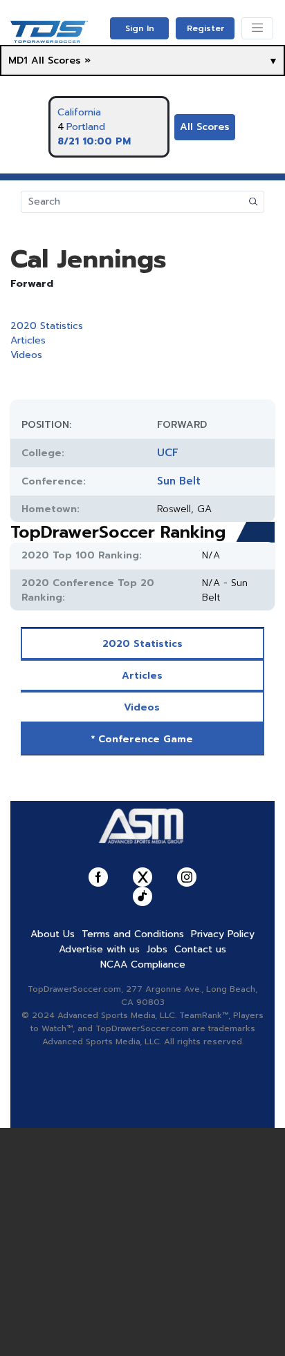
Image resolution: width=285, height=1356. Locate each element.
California (79, 112)
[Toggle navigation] (257, 28)
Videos (26, 355)
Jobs (157, 949)
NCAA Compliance (142, 964)
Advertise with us (99, 949)
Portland (85, 127)
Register (205, 28)
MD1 (18, 60)
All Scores (205, 127)
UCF (167, 452)
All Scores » (61, 60)
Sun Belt (179, 481)
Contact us (200, 949)
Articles (28, 340)
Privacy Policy (223, 934)
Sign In (139, 28)
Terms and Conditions (133, 934)
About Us (52, 934)
